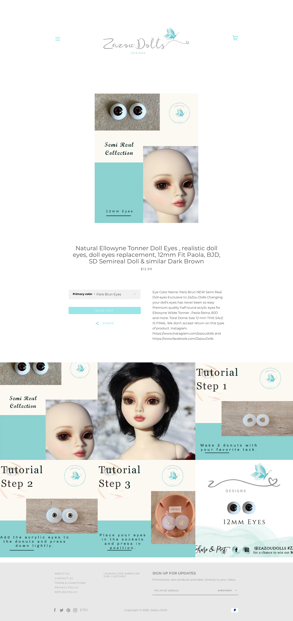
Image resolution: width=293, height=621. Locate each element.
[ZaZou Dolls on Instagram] (75, 610)
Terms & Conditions (70, 582)
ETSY (84, 610)
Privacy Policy (67, 587)
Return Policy (66, 592)
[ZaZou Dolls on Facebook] (55, 610)
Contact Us (64, 578)
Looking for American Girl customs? (122, 575)
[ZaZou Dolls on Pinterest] (68, 610)
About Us (62, 573)
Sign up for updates (174, 573)
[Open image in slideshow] (146, 158)
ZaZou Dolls (159, 610)
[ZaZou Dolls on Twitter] (62, 610)
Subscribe (225, 590)
